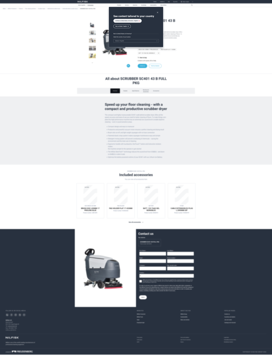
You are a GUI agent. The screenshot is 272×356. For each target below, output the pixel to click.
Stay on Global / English (121, 26)
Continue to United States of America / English (126, 20)
